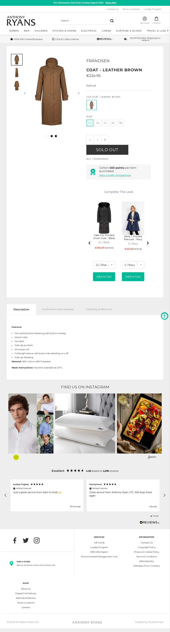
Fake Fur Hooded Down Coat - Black (104, 237)
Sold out (107, 149)
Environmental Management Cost (99, 556)
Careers (25, 607)
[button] (85, 423)
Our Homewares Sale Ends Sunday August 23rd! (85, 2)
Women (14, 30)
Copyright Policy (147, 547)
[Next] (78, 93)
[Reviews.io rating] (105, 39)
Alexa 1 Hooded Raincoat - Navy (133, 238)
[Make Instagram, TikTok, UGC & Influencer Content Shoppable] (152, 458)
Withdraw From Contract (146, 565)
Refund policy (146, 561)
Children (41, 30)
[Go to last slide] (89, 243)
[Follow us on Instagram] (38, 540)
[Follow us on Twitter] (27, 540)
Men (27, 30)
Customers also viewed (58, 309)
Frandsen (98, 60)
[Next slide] (147, 243)
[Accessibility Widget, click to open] (164, 316)
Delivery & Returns (99, 309)
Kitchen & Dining (64, 30)
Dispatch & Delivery (25, 593)
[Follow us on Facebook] (16, 540)
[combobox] (84, 20)
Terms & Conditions (146, 556)
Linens (106, 30)
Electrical (89, 30)
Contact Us (113, 9)
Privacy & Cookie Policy (146, 552)
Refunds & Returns (26, 598)
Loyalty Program (152, 9)
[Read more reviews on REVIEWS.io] (150, 523)
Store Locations (131, 9)
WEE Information (99, 552)
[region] (85, 495)
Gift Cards (99, 542)
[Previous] (25, 93)
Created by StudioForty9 (149, 622)
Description (21, 309)
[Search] (112, 20)
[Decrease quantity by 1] (89, 140)
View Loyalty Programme (115, 175)
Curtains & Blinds (129, 30)
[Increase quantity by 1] (104, 140)
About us (26, 588)
